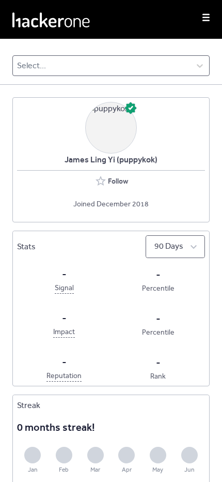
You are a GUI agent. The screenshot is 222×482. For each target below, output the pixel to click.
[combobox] (18, 65)
